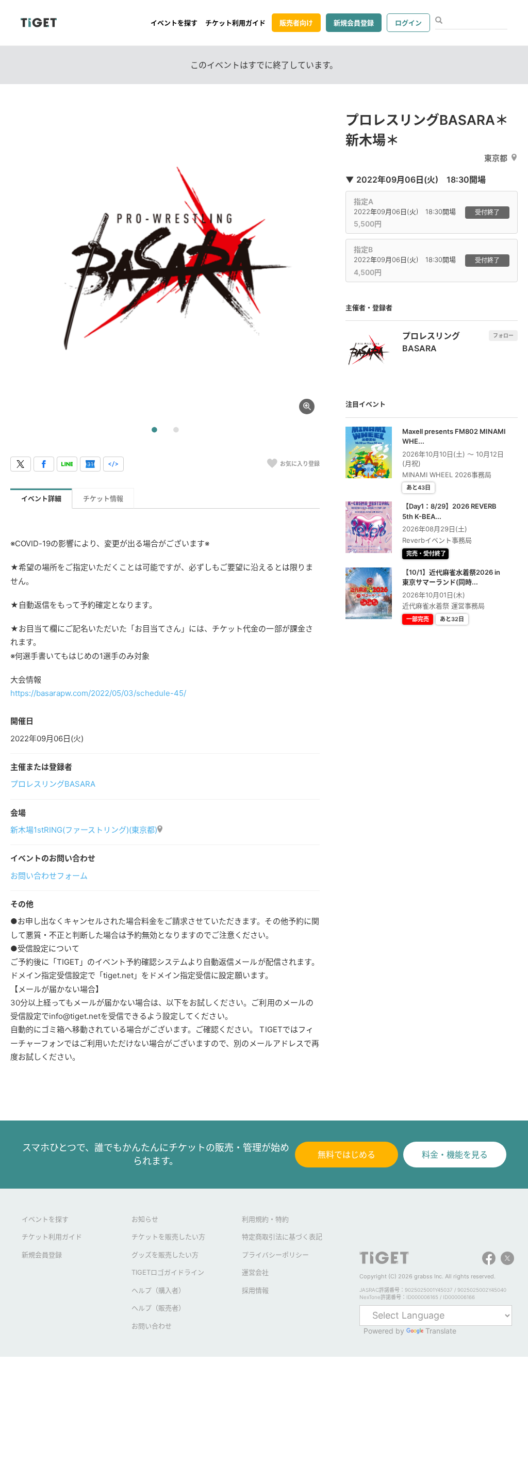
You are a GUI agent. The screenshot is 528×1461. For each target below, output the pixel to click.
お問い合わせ (151, 1326)
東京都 (495, 158)
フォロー (503, 335)
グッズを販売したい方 (165, 1255)
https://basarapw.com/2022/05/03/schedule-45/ (98, 693)
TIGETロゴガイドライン (167, 1272)
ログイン (408, 23)
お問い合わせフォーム (49, 876)
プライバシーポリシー (275, 1255)
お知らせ (144, 1219)
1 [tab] (154, 430)
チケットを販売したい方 (168, 1236)
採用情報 (255, 1290)
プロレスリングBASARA (52, 784)
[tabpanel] (165, 264)
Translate (440, 1330)
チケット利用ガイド (235, 23)
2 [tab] (176, 430)
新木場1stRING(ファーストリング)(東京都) (83, 830)
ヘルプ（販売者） (158, 1308)
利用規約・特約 (265, 1219)
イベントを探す (174, 23)
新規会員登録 (354, 23)
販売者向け (296, 23)
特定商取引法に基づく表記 (282, 1236)
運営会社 (255, 1272)
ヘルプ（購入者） (158, 1290)
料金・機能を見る (455, 1154)
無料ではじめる (346, 1154)
